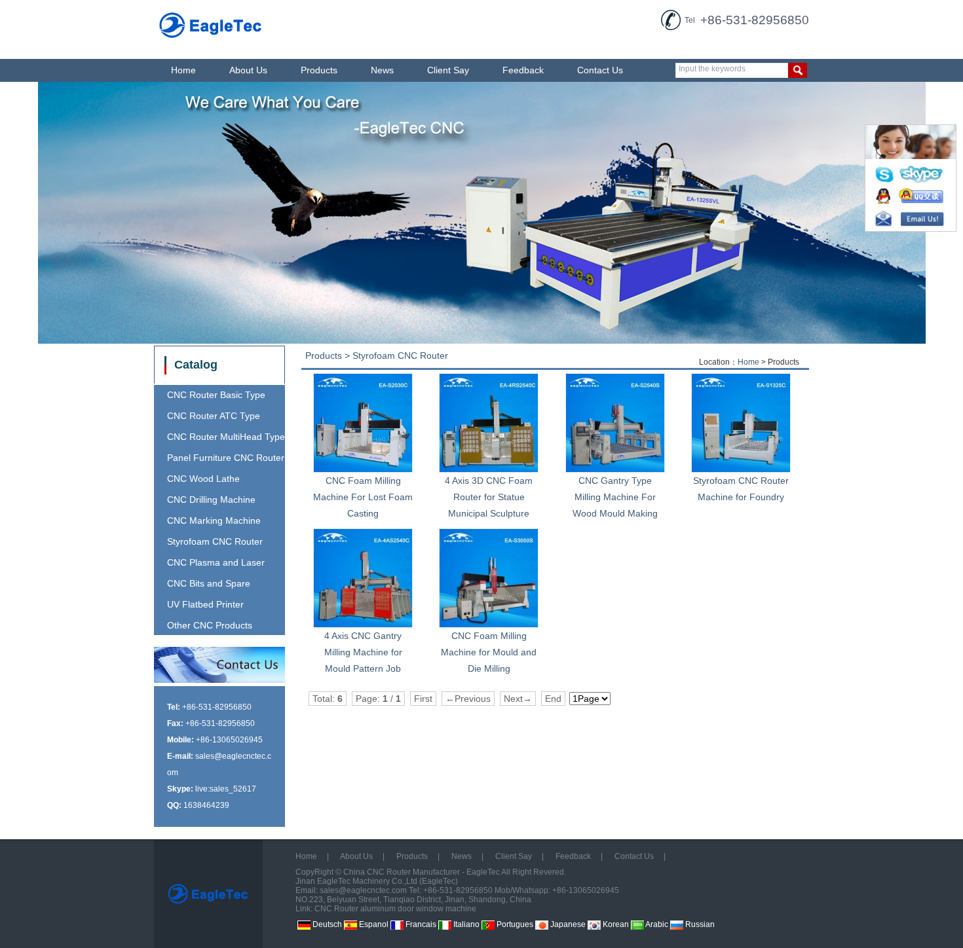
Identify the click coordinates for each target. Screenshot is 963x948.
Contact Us (600, 70)
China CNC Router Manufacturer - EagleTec (421, 872)
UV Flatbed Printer (205, 604)
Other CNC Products (209, 625)
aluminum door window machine (418, 908)
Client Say (448, 70)
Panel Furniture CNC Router (225, 457)
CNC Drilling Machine (211, 499)
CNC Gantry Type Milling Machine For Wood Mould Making (615, 497)
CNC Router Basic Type (216, 395)
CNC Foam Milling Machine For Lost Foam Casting (363, 497)
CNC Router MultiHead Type (226, 436)
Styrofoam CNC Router (215, 541)
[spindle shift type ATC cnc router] (481, 213)
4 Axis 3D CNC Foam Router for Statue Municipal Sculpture (489, 497)
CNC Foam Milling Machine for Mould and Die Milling (489, 652)
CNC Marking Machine (214, 520)
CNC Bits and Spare (208, 583)
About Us (248, 70)
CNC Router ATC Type (213, 415)
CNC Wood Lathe (203, 478)
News (382, 70)
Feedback (523, 70)
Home (183, 70)
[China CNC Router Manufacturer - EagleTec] (211, 40)
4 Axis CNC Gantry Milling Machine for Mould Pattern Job (363, 652)
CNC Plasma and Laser (216, 562)
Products (319, 70)
